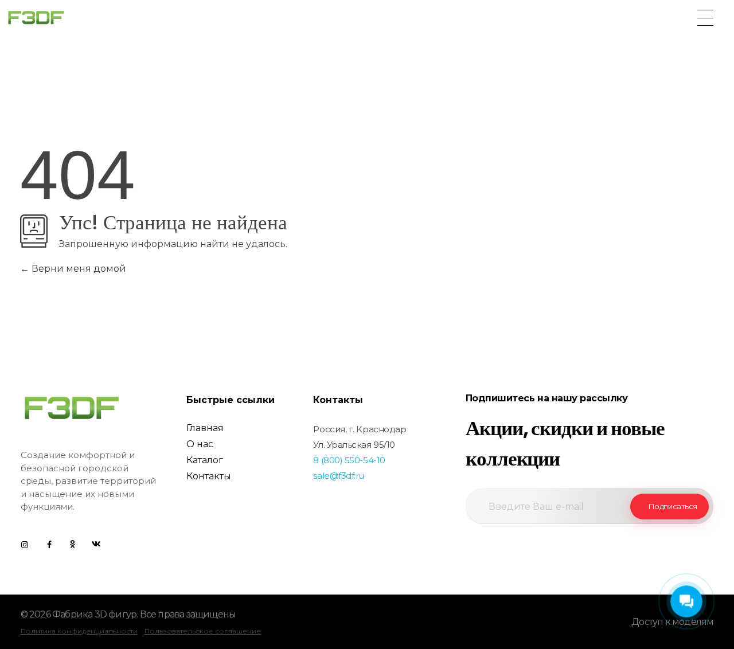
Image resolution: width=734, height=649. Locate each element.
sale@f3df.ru (338, 475)
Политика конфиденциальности (79, 631)
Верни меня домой (77, 268)
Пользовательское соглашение (203, 631)
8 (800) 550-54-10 (349, 460)
